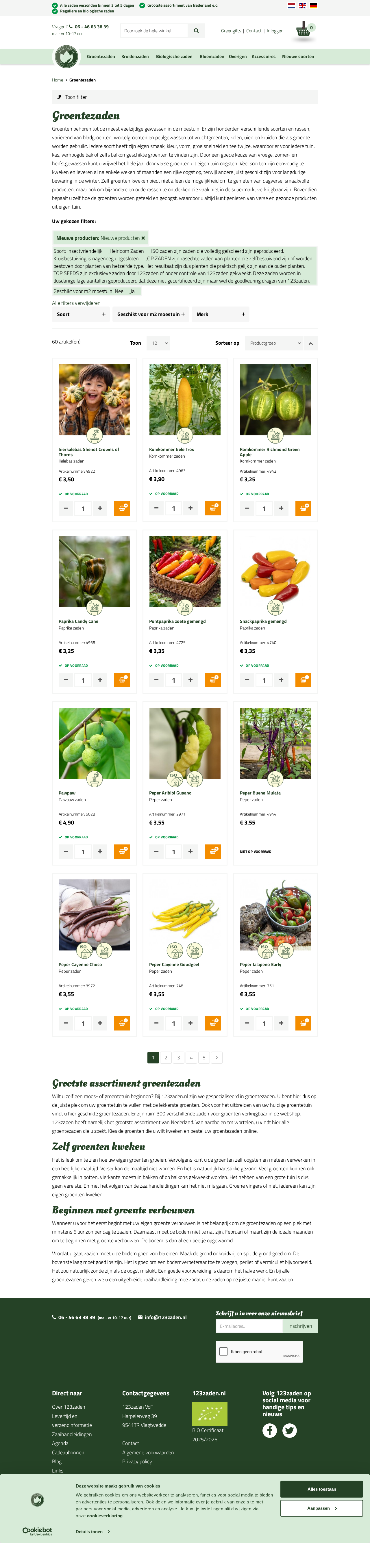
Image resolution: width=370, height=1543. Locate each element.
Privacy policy (137, 1461)
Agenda (60, 1443)
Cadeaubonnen (68, 1452)
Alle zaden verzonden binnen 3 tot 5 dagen (97, 5)
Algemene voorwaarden (148, 1452)
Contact (254, 30)
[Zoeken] (196, 30)
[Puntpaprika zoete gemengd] (185, 571)
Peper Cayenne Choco (80, 964)
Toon (135, 343)
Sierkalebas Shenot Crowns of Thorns (89, 452)
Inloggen (275, 30)
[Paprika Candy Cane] (94, 571)
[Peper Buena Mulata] (275, 743)
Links (57, 1471)
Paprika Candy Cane (78, 621)
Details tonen (89, 1531)
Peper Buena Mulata (260, 793)
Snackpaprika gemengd (263, 621)
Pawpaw (67, 793)
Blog (57, 1461)
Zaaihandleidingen (72, 1434)
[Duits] (313, 5)
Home (57, 80)
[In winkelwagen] (122, 508)
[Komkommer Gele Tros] (185, 399)
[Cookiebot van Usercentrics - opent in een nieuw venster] (37, 1531)
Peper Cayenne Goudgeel (174, 964)
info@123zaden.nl (166, 1317)
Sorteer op (227, 343)
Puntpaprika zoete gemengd (177, 621)
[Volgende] (217, 1058)
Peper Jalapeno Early (260, 964)
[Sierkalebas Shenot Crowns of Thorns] (94, 399)
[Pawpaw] (94, 743)
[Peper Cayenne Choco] (94, 914)
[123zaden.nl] (66, 56)
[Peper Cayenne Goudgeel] (185, 914)
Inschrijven (300, 1326)
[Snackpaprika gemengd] (275, 571)
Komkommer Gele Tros (171, 449)
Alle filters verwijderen (76, 303)
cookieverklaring (105, 1515)
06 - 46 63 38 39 (92, 26)
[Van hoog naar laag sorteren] (311, 343)
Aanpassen (318, 1507)
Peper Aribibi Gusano (170, 793)
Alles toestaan (322, 1489)
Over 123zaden (68, 1407)
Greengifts (231, 30)
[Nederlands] (291, 5)
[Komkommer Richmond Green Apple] (275, 399)
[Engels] (302, 5)
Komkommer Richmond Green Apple (270, 452)
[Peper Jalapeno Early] (275, 914)
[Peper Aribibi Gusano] (185, 743)
